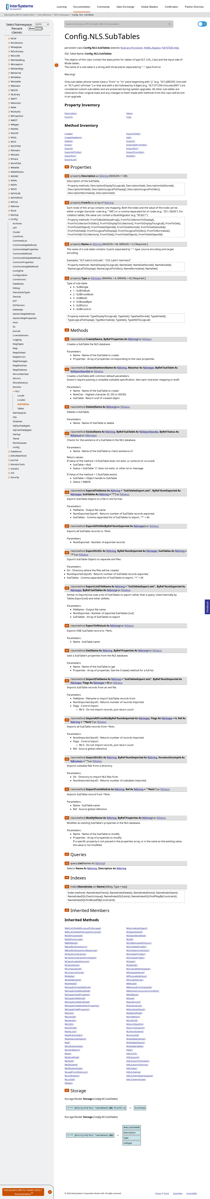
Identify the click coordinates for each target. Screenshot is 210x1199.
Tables (20, 408)
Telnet (16, 438)
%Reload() (131, 983)
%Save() (130, 998)
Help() (129, 1049)
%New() (69, 1083)
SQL (15, 417)
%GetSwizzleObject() (75, 1038)
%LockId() (70, 1079)
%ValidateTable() (135, 1046)
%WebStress (17, 171)
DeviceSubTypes (21, 292)
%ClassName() (72, 965)
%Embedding (18, 59)
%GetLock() (71, 1031)
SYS (12, 472)
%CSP (13, 38)
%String (103, 176)
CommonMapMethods (25, 244)
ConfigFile (18, 270)
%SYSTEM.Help (170, 47)
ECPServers (19, 305)
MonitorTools (18, 464)
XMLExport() (132, 1057)
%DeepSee (16, 47)
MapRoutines (20, 365)
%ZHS (14, 189)
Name (129, 113)
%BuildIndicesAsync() (76, 946)
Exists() (68, 144)
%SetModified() (134, 1012)
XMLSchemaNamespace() (139, 1075)
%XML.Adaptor (152, 47)
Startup (16, 434)
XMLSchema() (133, 1071)
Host (15, 322)
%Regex (15, 124)
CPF (15, 227)
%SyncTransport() (135, 1027)
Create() (69, 133)
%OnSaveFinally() (135, 957)
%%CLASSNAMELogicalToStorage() (83, 928)
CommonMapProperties (25, 249)
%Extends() (70, 1020)
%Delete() (70, 976)
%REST (14, 120)
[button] (67, 167)
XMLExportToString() (137, 1064)
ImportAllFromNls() (136, 144)
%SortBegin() (133, 1016)
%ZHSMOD (16, 197)
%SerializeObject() (135, 1009)
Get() (128, 137)
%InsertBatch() (72, 1049)
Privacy (158, 1193)
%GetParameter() (74, 1035)
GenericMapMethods (24, 313)
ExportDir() (70, 155)
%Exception (17, 64)
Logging (17, 339)
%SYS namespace (61, 15)
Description (71, 113)
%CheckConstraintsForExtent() (80, 957)
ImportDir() (132, 148)
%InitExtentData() (74, 1046)
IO (14, 326)
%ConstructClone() (74, 972)
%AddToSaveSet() (74, 935)
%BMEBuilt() (71, 942)
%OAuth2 (16, 111)
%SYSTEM (16, 145)
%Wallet (15, 167)
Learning (62, 7)
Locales (21, 399)
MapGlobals (19, 352)
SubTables (89, 15)
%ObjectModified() (136, 935)
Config (75, 15)
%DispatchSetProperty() (77, 1009)
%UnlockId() (132, 1035)
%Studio (15, 154)
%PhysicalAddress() (136, 976)
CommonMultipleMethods (27, 257)
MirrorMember (21, 373)
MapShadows (20, 369)
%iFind (14, 201)
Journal (16, 330)
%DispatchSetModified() (77, 1001)
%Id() (67, 1042)
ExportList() (71, 159)
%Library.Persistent (131, 47)
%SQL (14, 137)
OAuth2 (15, 468)
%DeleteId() (71, 983)
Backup (14, 214)
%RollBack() (132, 994)
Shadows (17, 421)
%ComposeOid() (73, 968)
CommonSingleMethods (25, 266)
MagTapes (18, 343)
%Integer (96, 278)
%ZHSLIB (15, 193)
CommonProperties (23, 262)
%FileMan (16, 77)
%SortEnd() (132, 1020)
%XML (14, 180)
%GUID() (69, 1024)
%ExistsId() (70, 1016)
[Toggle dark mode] (202, 24)
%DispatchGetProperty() (77, 994)
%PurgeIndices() (134, 979)
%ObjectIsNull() (134, 931)
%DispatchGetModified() (77, 990)
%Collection (17, 42)
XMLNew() (131, 1068)
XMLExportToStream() (137, 1060)
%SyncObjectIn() (135, 1024)
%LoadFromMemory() (76, 1071)
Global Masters (149, 7)
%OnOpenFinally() (136, 953)
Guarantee (177, 1193)
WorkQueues (20, 442)
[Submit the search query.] (169, 24)
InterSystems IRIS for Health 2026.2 (19, 15)
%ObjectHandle (79, 371)
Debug (16, 287)
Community (103, 7)
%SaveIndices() (134, 1005)
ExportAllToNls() (73, 152)
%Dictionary (17, 51)
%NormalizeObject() (136, 928)
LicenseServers (20, 335)
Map (15, 348)
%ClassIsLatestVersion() (77, 961)
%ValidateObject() (135, 1042)
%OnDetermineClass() (137, 950)
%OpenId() (132, 965)
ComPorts (18, 236)
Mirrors (17, 378)
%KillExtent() (71, 1064)
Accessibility (191, 1193)
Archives (17, 223)
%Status (147, 339)
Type (128, 116)
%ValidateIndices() (136, 1038)
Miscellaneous (20, 382)
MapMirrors (19, 356)
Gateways (18, 309)
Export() (69, 148)
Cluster (16, 232)
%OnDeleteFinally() (136, 946)
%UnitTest (16, 163)
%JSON (14, 90)
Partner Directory (194, 7)
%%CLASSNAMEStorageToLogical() (83, 931)
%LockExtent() (72, 1075)
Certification (171, 7)
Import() (130, 141)
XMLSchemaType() (136, 1079)
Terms (166, 1193)
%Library (15, 94)
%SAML (15, 128)
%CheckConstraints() (75, 953)
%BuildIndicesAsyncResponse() (81, 950)
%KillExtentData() (74, 1068)
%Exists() (69, 1012)
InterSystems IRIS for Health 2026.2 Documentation (24, 1192)
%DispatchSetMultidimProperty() (82, 1005)
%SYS (13, 141)
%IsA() (68, 1053)
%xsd (13, 210)
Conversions (19, 279)
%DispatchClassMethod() (78, 987)
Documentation (81, 7)
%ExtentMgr (17, 68)
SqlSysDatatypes (21, 425)
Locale (20, 395)
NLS (81, 15)
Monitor (17, 386)
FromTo (69, 116)
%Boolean (91, 435)
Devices (17, 296)
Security (15, 477)
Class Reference (44, 15)
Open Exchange (126, 7)
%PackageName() (135, 972)
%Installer (16, 81)
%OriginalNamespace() (138, 968)
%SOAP (14, 133)
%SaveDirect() (133, 1001)
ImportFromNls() (135, 152)
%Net (13, 107)
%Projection (17, 115)
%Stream (15, 150)
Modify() (130, 155)
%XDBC (14, 176)
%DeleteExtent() (73, 979)
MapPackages (20, 361)
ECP (15, 300)
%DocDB (15, 55)
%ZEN (14, 184)
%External (16, 72)
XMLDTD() (131, 1053)
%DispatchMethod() (75, 998)
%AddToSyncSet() (74, 939)
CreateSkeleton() (73, 137)
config (16, 447)
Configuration (20, 275)
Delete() (69, 141)
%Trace (14, 158)
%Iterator (15, 85)
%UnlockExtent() (135, 1031)
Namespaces (19, 412)
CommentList (20, 240)
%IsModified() (72, 1057)
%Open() (130, 961)
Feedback (207, 606)
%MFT (14, 98)
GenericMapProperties (25, 318)
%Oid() (129, 939)
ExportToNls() (133, 133)
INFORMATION (19, 455)
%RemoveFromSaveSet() (139, 987)
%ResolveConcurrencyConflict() (142, 990)
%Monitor (16, 102)
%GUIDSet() (71, 1027)
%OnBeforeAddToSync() (139, 942)
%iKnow (15, 206)
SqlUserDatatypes (22, 429)
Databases (18, 283)
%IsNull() (69, 1060)
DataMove (16, 451)
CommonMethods (22, 253)
